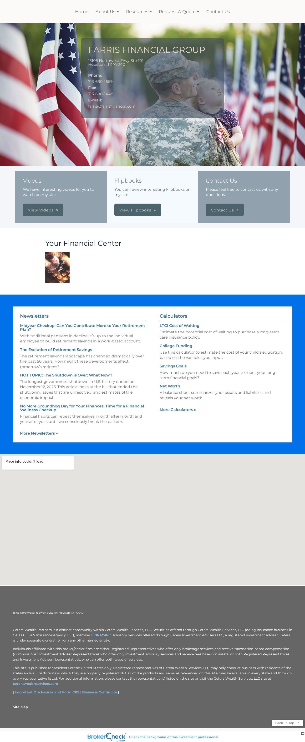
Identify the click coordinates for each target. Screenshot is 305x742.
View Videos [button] (41, 210)
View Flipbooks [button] (135, 210)
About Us (105, 11)
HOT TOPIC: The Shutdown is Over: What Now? (66, 375)
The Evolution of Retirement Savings (56, 349)
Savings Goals (173, 366)
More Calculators (178, 409)
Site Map (20, 707)
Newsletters (34, 316)
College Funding (176, 346)
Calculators (173, 316)
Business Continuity (99, 692)
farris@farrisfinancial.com (112, 106)
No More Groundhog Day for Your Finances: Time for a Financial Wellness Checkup (82, 408)
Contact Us (218, 11)
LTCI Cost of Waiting (179, 325)
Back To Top (285, 723)
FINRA (96, 635)
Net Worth (170, 386)
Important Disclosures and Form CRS (47, 692)
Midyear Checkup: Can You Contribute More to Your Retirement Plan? (82, 327)
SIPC (107, 635)
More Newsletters (39, 433)
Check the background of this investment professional (173, 737)
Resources (137, 11)
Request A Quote (177, 11)
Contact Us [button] (222, 210)
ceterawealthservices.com (35, 684)
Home (81, 11)
